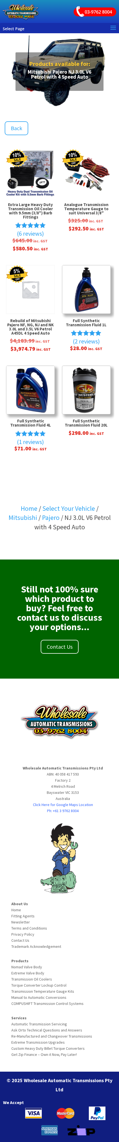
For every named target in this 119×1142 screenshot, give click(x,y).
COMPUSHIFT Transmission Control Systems (47, 1003)
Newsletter (20, 922)
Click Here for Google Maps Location (63, 804)
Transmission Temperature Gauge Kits (42, 991)
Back (16, 128)
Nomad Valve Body (26, 966)
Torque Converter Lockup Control (38, 985)
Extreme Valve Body (27, 973)
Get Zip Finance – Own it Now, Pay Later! (44, 1054)
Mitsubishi (23, 517)
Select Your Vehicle (68, 508)
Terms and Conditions (29, 928)
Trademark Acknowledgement (36, 946)
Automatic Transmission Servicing (39, 1024)
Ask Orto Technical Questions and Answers (46, 1030)
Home (29, 508)
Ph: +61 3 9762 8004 (63, 810)
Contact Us (60, 646)
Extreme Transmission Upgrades (38, 1042)
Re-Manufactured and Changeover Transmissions (51, 1036)
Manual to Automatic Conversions (38, 997)
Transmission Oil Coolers (31, 979)
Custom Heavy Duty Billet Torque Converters (48, 1048)
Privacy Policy (22, 934)
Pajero (51, 517)
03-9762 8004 (98, 12)
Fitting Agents (23, 915)
